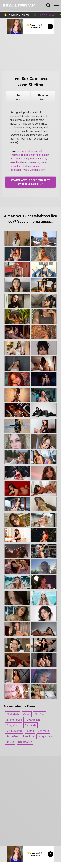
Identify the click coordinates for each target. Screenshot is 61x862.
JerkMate (43, 730)
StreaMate (12, 736)
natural (39, 158)
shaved (24, 162)
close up (22, 151)
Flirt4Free (28, 736)
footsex (25, 154)
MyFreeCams (14, 730)
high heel (35, 154)
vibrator (34, 169)
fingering (15, 154)
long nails (29, 158)
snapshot (15, 166)
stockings (27, 166)
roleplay (14, 162)
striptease (16, 169)
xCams (30, 730)
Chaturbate (12, 714)
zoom (42, 169)
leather (45, 154)
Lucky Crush (45, 736)
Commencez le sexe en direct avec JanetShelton (30, 182)
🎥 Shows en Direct (44, 14)
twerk (26, 169)
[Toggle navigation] (56, 5)
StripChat (39, 714)
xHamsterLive (14, 719)
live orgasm (16, 158)
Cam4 (26, 714)
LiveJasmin (33, 719)
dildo (40, 151)
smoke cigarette (38, 162)
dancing (32, 151)
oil (45, 158)
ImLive (10, 741)
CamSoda (30, 725)
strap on (37, 166)
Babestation (25, 741)
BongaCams (13, 725)
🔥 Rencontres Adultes (16, 14)
